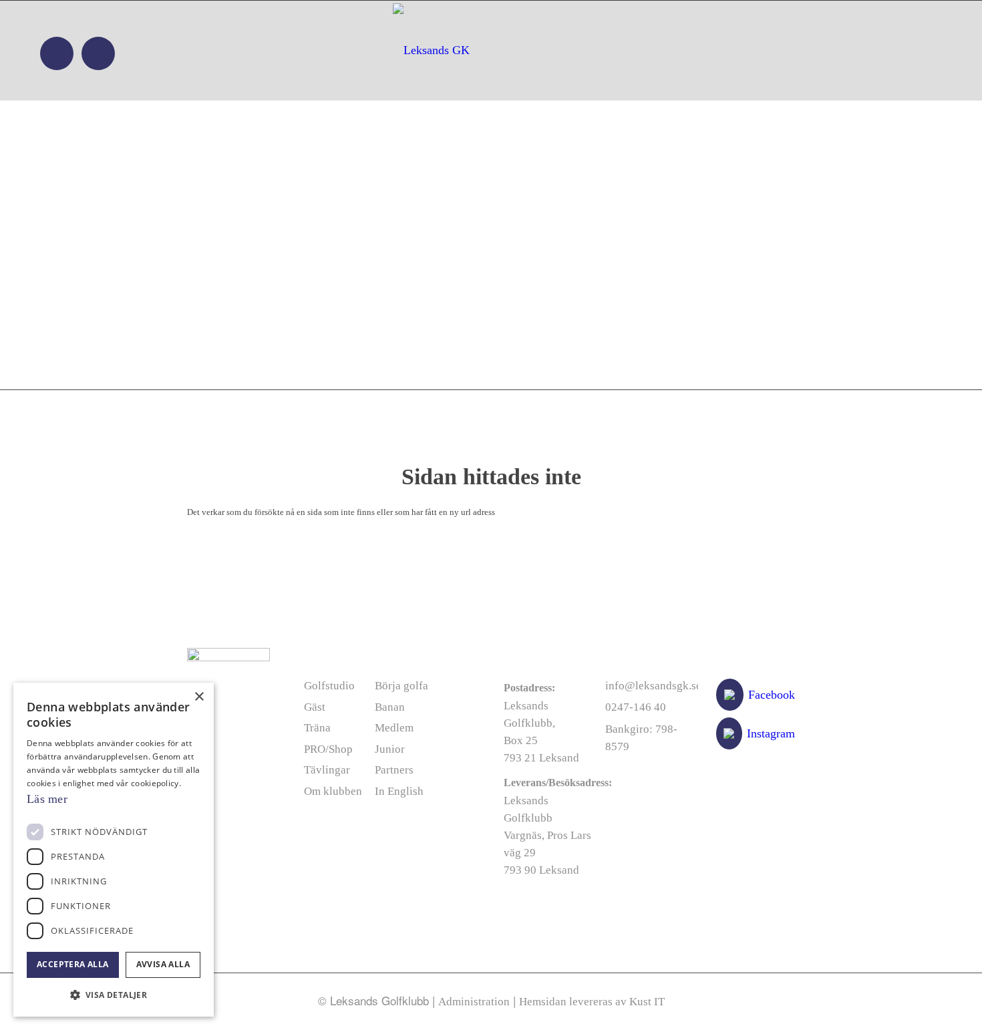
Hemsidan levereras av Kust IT (592, 1001)
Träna (317, 727)
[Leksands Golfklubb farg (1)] (490, 50)
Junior (390, 749)
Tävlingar (327, 769)
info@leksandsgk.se (653, 685)
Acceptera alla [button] (73, 964)
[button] (113, 995)
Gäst (314, 707)
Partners (394, 769)
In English (399, 791)
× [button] (199, 697)
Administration (474, 1001)
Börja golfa (401, 685)
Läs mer (47, 799)
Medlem (394, 727)
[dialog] (113, 850)
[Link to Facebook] (56, 53)
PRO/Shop (328, 749)
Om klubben (333, 791)
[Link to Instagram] (98, 53)
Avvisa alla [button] (163, 964)
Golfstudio (329, 685)
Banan (390, 707)
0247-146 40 (635, 707)
